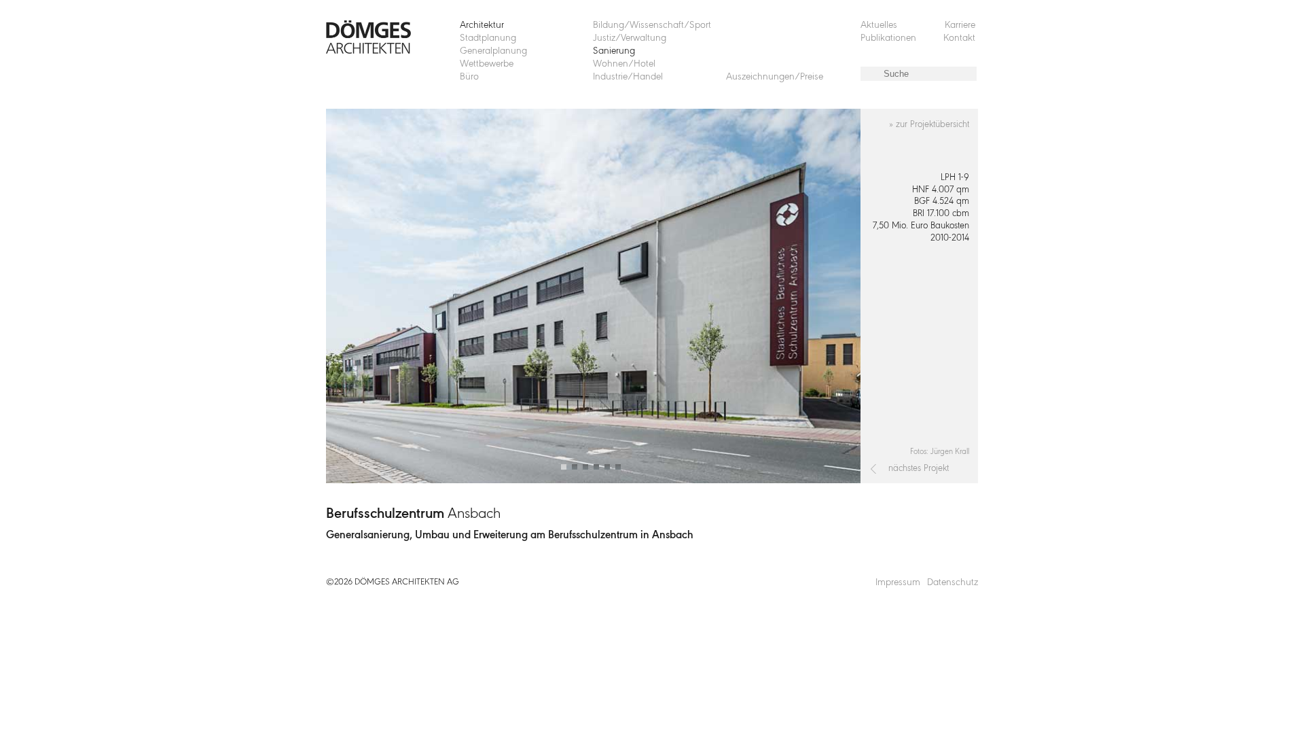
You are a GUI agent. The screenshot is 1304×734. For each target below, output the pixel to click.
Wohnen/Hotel (624, 64)
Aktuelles (879, 25)
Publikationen (888, 38)
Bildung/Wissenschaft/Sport (652, 25)
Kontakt (959, 38)
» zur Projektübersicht (929, 125)
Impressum (897, 583)
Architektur (482, 25)
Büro (469, 77)
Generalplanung (493, 51)
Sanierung (614, 51)
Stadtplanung (488, 38)
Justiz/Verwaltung (629, 38)
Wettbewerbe (486, 64)
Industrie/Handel (628, 77)
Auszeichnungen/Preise (774, 77)
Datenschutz (952, 583)
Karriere (960, 25)
